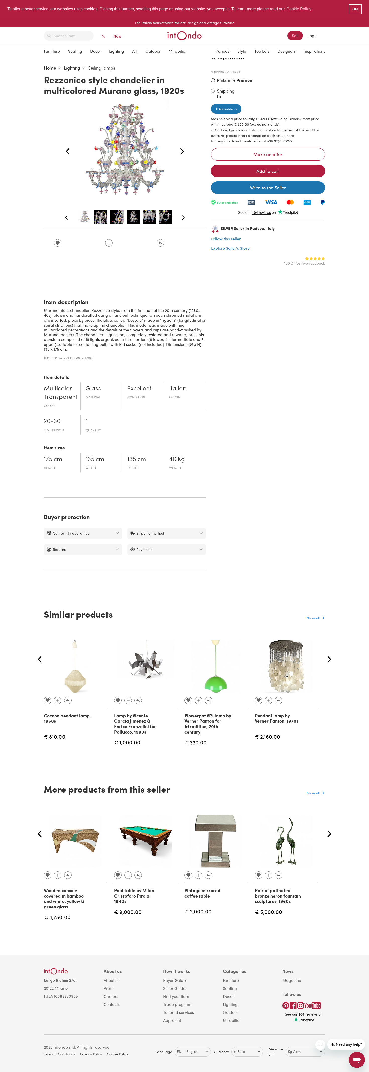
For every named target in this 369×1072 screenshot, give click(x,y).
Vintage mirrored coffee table (202, 893)
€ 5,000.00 (268, 911)
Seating (75, 51)
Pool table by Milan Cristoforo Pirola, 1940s (134, 895)
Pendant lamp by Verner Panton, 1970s (276, 718)
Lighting (116, 51)
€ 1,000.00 (127, 742)
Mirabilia (177, 51)
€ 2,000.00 (198, 911)
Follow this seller (226, 238)
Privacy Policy (91, 1054)
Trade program (177, 1004)
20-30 (52, 422)
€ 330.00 (195, 742)
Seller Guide (174, 988)
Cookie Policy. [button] (299, 9)
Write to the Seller (268, 187)
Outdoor (153, 51)
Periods (222, 51)
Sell (295, 35)
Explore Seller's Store (230, 248)
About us (111, 980)
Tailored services (178, 1012)
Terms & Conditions (59, 1054)
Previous (67, 151)
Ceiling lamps (101, 68)
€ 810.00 (54, 736)
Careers (111, 996)
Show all (313, 618)
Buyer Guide (174, 980)
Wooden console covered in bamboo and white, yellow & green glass (64, 898)
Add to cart (268, 171)
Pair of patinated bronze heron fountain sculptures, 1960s (278, 895)
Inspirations (314, 51)
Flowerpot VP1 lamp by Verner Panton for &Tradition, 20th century (207, 723)
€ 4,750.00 (57, 917)
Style (241, 51)
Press (108, 988)
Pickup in (234, 80)
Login (313, 35)
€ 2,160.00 (267, 736)
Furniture (52, 51)
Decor (95, 51)
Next (182, 151)
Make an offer (267, 154)
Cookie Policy (117, 1054)
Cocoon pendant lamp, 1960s (67, 718)
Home (50, 68)
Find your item (176, 996)
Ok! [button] (355, 9)
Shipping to (226, 93)
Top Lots (261, 51)
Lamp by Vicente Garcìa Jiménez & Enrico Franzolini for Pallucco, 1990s (135, 723)
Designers (286, 51)
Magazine (291, 980)
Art (134, 51)
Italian (177, 389)
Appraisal (172, 1020)
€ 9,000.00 (128, 911)
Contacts (112, 1004)
